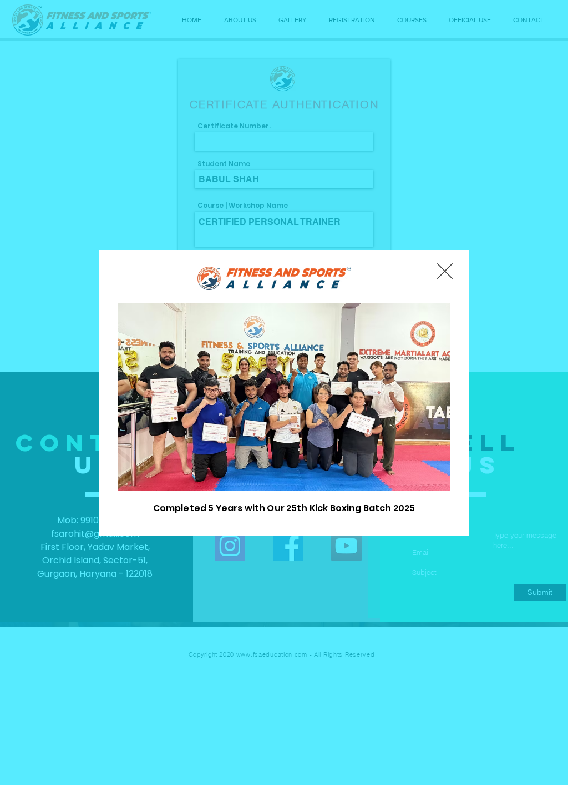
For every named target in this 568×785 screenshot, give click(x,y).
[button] (445, 271)
